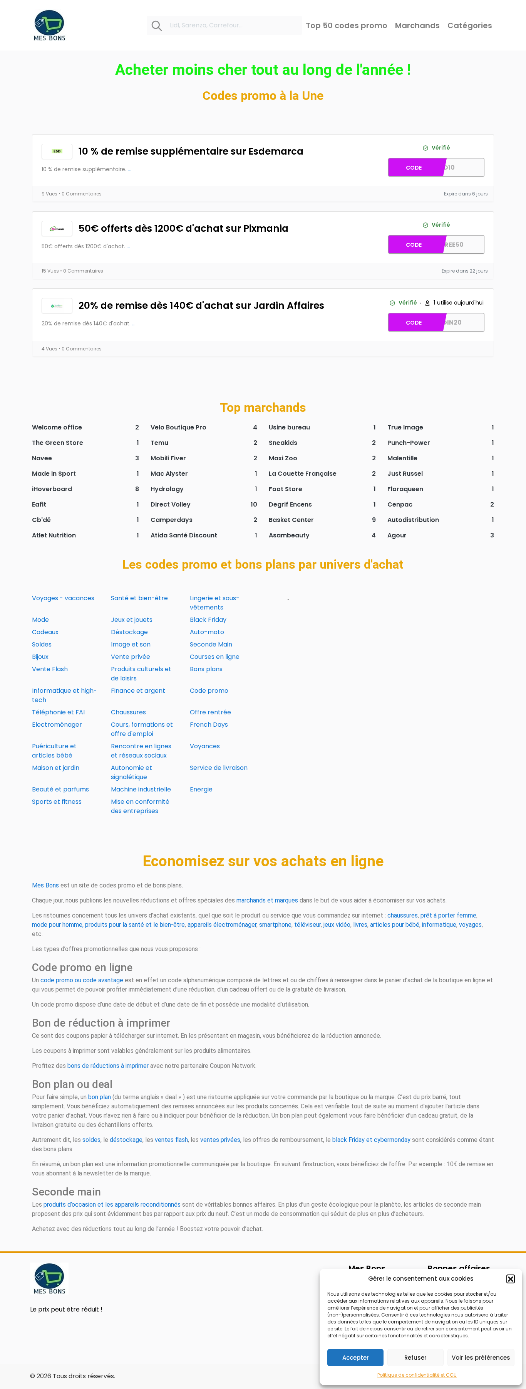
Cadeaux (45, 632)
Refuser (415, 1358)
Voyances (205, 746)
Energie (201, 789)
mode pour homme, (58, 924)
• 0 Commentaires (80, 193)
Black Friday (208, 619)
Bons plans (206, 669)
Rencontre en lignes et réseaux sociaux (141, 751)
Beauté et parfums (60, 789)
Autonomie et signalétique (131, 772)
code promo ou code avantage (81, 980)
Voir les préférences (481, 1358)
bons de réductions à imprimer (108, 1065)
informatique (439, 924)
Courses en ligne (215, 656)
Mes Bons (45, 885)
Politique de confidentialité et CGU (417, 1375)
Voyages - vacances (63, 598)
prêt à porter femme (448, 915)
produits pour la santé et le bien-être (135, 924)
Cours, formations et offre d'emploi (142, 729)
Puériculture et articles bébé (54, 751)
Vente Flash (50, 669)
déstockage (126, 1139)
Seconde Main (211, 644)
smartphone (275, 924)
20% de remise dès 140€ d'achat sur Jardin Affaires (201, 305)
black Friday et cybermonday (371, 1139)
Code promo (209, 690)
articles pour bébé (394, 924)
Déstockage (129, 632)
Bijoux (40, 656)
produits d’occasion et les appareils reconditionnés (112, 1204)
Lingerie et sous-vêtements (215, 603)
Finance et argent (138, 690)
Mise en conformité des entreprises (140, 806)
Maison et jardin (55, 767)
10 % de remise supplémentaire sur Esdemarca (191, 151)
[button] (510, 1279)
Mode (40, 619)
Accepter (355, 1358)
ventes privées (220, 1139)
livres (360, 924)
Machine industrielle (141, 789)
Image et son (131, 644)
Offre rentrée (210, 712)
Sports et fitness (57, 801)
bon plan (99, 1097)
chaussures (402, 915)
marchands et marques (267, 900)
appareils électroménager (222, 924)
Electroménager (57, 724)
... (129, 169)
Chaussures (128, 712)
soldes (91, 1139)
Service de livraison (219, 767)
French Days (209, 724)
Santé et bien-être (139, 598)
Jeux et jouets (131, 619)
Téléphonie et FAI (58, 712)
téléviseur (307, 924)
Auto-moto (207, 632)
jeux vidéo (336, 924)
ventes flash (171, 1139)
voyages (470, 924)
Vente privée (130, 656)
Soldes (42, 644)
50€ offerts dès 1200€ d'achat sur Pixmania (183, 228)
